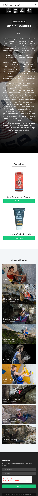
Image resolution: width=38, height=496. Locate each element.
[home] (10, 4)
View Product (19, 201)
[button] (35, 5)
